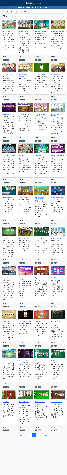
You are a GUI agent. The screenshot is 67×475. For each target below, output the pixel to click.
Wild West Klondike (25, 114)
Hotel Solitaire (55, 278)
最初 (20, 435)
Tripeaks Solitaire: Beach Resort (40, 198)
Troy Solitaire (7, 31)
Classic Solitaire (40, 361)
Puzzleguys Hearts (40, 321)
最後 (46, 435)
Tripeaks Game (7, 197)
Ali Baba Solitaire (8, 74)
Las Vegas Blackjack (41, 74)
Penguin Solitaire (56, 238)
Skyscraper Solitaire (9, 155)
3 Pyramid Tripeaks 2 (57, 31)
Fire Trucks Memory (25, 321)
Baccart (5, 238)
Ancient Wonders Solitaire (40, 115)
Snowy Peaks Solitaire (55, 115)
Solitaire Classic (40, 402)
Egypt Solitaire (55, 74)
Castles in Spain (23, 31)
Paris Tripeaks (23, 197)
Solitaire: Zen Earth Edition (24, 278)
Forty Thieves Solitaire (55, 361)
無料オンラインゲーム (7, 11)
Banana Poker (7, 361)
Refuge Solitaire (7, 278)
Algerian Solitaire (40, 278)
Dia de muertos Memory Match (23, 361)
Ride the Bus (22, 155)
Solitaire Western (56, 402)
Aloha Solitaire (7, 321)
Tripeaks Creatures (41, 31)
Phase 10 (38, 155)
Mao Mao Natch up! (57, 197)
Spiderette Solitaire (24, 238)
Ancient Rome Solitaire (23, 75)
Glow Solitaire (7, 114)
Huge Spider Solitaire (57, 155)
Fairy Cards (6, 402)
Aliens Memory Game (55, 322)
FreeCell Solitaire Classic (24, 402)
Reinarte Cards (39, 238)
